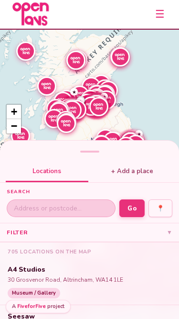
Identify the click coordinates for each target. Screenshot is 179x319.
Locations (46, 171)
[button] (20, 135)
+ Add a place (132, 171)
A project (38, 306)
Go (131, 208)
